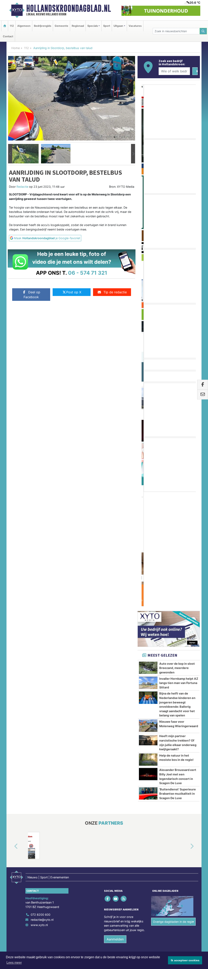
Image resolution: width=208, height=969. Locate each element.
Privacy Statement (184, 849)
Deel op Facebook (32, 294)
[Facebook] (108, 784)
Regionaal (78, 25)
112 (12, 25)
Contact (8, 36)
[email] (202, 394)
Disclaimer (163, 849)
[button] (10, 153)
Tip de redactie (115, 292)
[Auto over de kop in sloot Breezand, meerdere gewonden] (148, 553)
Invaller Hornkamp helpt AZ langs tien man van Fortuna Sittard (178, 568)
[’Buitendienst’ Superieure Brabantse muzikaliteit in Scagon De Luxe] (148, 679)
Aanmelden (115, 825)
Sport (106, 25)
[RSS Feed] (124, 784)
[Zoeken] (203, 31)
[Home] (4, 26)
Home (15, 48)
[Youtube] (116, 784)
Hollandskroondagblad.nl (68, 8)
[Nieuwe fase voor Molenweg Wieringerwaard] (148, 611)
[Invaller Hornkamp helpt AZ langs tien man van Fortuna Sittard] (148, 568)
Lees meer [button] (14, 962)
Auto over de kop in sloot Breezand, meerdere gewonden (177, 553)
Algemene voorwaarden (139, 849)
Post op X (73, 292)
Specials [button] (92, 25)
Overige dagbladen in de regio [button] (173, 807)
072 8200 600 (40, 800)
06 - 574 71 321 (87, 273)
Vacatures (135, 25)
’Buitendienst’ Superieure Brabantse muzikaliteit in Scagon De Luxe (177, 679)
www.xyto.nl (39, 810)
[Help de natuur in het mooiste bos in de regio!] (148, 645)
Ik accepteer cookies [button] (185, 960)
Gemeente (61, 25)
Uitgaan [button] (118, 25)
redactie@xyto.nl (42, 805)
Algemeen (23, 25)
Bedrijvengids (42, 25)
